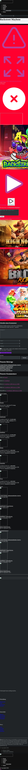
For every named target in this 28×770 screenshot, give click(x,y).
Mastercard (2, 701)
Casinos (5, 6)
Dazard (5, 377)
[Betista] (3, 446)
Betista (1, 447)
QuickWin (2, 463)
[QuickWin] (3, 462)
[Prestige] (3, 401)
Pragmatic (2, 718)
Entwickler (8, 10)
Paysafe (2, 705)
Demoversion (11, 204)
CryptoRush (7, 380)
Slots (4, 9)
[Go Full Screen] (14, 79)
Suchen (2, 355)
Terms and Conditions (8, 751)
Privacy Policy (6, 750)
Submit (2, 216)
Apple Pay (2, 704)
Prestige (2, 402)
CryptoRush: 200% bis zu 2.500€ (11, 384)
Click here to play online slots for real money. (11, 81)
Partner (1, 729)
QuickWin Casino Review (6, 370)
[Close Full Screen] (14, 112)
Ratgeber (2, 731)
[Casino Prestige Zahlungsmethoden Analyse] (3, 494)
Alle (1, 727)
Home (4, 5)
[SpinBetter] (3, 431)
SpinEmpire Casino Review (6, 366)
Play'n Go (2, 717)
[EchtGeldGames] (6, 2)
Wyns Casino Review (5, 369)
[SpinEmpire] (3, 415)
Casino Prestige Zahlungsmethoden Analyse (10, 365)
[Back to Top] (0, 769)
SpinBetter (2, 432)
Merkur (2, 714)
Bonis (4, 7)
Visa (1, 703)
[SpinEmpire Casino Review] (3, 504)
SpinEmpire (3, 417)
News (4, 11)
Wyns (1, 478)
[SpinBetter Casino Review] (3, 515)
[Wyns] (3, 477)
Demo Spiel (3, 248)
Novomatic (2, 715)
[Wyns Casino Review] (3, 525)
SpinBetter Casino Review (6, 367)
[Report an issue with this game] (14, 52)
